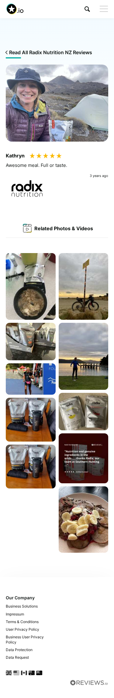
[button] (87, 9)
